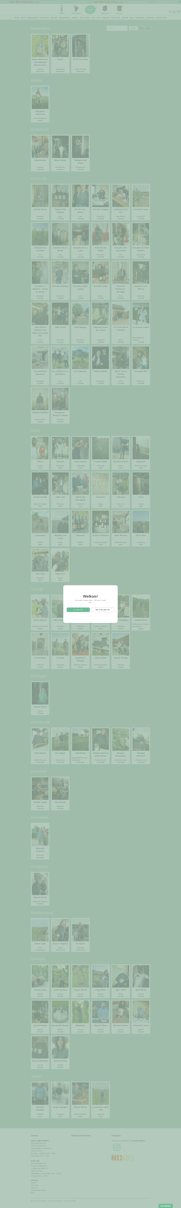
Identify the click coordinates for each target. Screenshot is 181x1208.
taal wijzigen (165, 1206)
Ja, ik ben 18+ (78, 610)
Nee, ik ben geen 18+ (103, 610)
